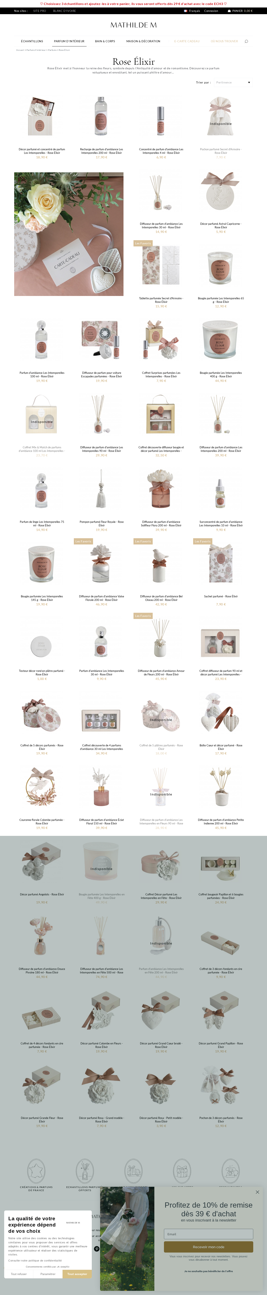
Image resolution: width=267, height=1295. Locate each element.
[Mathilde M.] (133, 24)
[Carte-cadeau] (68, 234)
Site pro (39, 10)
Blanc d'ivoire (64, 10)
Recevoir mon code (208, 1247)
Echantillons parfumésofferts (84, 1189)
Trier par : (203, 82)
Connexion (211, 10)
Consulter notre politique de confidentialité (35, 1260)
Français (194, 10)
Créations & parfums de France (36, 1189)
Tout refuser (19, 1274)
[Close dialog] (257, 1192)
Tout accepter (77, 1274)
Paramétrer (47, 1274)
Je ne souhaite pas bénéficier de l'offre (208, 1271)
